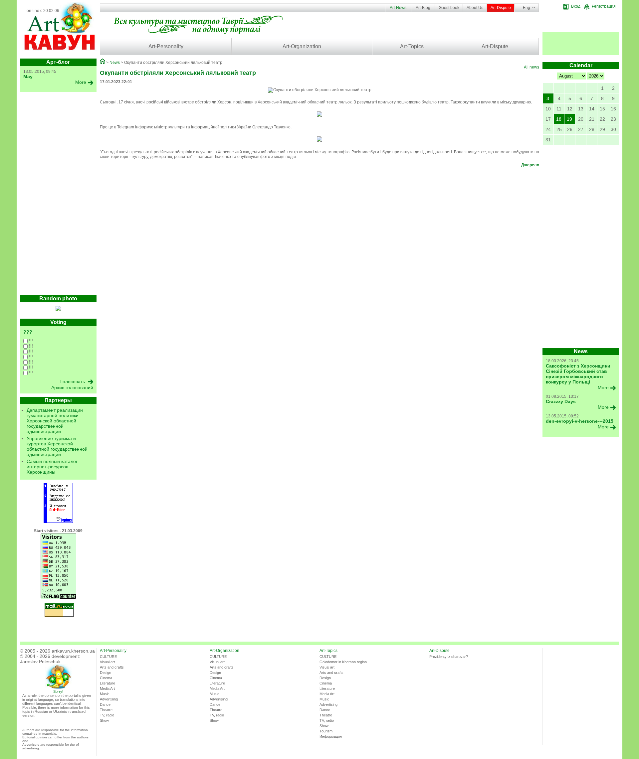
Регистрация (604, 6)
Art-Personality (165, 46)
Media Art (107, 688)
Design (105, 673)
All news (531, 67)
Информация (331, 736)
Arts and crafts (112, 667)
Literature (107, 683)
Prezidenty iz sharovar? (448, 657)
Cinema (106, 678)
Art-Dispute (501, 7)
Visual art (107, 662)
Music (104, 694)
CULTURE (108, 657)
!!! (30, 340)
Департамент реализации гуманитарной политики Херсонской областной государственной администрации (55, 420)
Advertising (109, 699)
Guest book (449, 7)
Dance (105, 704)
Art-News (398, 7)
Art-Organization (302, 46)
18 (558, 119)
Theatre (106, 710)
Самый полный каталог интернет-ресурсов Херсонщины (52, 467)
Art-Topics (412, 46)
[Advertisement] (58, 195)
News (114, 62)
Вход (575, 6)
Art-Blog (423, 7)
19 (569, 119)
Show (104, 720)
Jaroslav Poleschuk (40, 661)
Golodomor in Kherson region (343, 662)
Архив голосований (72, 387)
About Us (475, 7)
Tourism (326, 731)
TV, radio (107, 715)
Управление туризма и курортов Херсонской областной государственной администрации (57, 446)
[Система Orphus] (58, 521)
